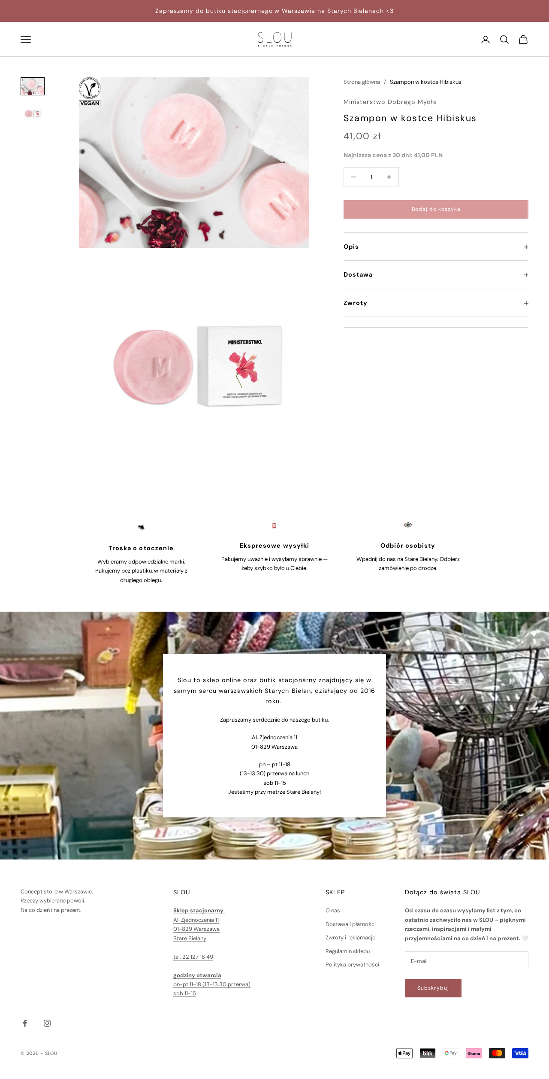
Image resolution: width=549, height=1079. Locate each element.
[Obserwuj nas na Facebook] (25, 1023)
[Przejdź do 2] (33, 112)
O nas (333, 910)
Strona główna (362, 81)
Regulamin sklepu (348, 951)
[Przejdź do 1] (33, 86)
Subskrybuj (433, 988)
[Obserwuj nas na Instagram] (47, 1023)
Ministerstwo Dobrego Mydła (390, 102)
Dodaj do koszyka (436, 209)
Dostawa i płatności (351, 924)
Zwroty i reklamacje (350, 937)
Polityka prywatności (352, 964)
